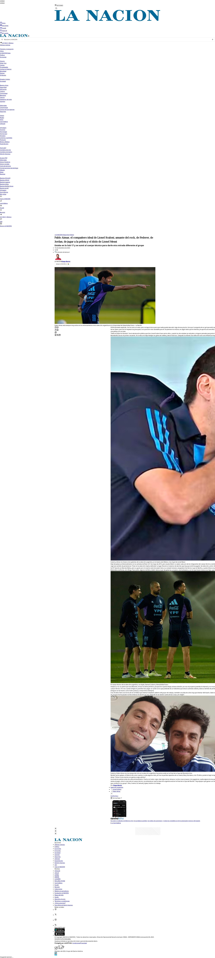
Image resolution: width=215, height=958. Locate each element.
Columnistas (4, 107)
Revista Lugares (5, 182)
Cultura (2, 91)
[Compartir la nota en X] (58, 335)
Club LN (4, 31)
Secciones (5, 26)
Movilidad (3, 71)
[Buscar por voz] (212, 39)
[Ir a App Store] (60, 935)
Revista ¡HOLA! (4, 180)
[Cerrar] (29, 36)
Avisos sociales (4, 164)
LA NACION (58, 235)
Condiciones (76, 943)
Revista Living (4, 184)
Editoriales (3, 105)
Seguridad (3, 87)
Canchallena (4, 122)
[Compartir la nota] (56, 330)
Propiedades (4, 67)
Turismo (2, 130)
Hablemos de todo (6, 99)
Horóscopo (3, 134)
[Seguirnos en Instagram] (56, 920)
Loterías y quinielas (6, 138)
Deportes (65, 235)
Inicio (3, 23)
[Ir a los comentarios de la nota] (58, 327)
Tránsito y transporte (6, 49)
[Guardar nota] (56, 327)
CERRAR (2, 1)
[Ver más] (112, 793)
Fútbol (2, 116)
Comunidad (3, 93)
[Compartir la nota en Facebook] (56, 335)
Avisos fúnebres (5, 162)
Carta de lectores (5, 166)
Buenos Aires (4, 85)
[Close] (56, 828)
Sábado (2, 170)
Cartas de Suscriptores (7, 109)
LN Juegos (3, 128)
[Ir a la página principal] (107, 21)
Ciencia (2, 97)
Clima (2, 51)
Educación (3, 89)
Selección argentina (117, 787)
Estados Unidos (5, 79)
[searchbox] (107, 39)
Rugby (2, 118)
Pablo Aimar (116, 791)
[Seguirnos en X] (56, 915)
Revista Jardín (4, 188)
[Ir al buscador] (56, 8)
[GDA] (59, 949)
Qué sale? (3, 148)
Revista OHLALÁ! (5, 178)
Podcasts (3, 140)
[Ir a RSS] (56, 925)
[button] (107, 130)
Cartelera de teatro (6, 152)
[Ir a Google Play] (60, 931)
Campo (2, 65)
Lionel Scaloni (117, 789)
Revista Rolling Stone (6, 186)
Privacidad (83, 943)
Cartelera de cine (5, 150)
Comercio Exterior (6, 69)
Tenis (1, 120)
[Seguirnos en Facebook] (56, 910)
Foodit (4, 28)
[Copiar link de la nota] (56, 332)
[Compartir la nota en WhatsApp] (58, 330)
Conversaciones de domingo (9, 168)
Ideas (1, 172)
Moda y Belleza (4, 142)
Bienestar (3, 95)
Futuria (2, 61)
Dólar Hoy (3, 63)
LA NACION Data (5, 53)
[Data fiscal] (56, 955)
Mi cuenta (5, 33)
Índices (2, 73)
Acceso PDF (3, 158)
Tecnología (3, 132)
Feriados (2, 136)
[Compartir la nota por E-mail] (60, 335)
